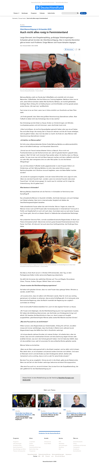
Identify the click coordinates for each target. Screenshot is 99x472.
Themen (15, 13)
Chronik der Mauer (60, 456)
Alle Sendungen (17, 443)
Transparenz (76, 447)
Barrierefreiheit (77, 451)
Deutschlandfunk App (35, 447)
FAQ (60, 441)
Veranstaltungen (63, 445)
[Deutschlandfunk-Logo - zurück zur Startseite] (49, 7)
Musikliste (61, 447)
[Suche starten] (77, 13)
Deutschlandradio (36, 2)
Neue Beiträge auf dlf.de (19, 449)
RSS (60, 449)
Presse (75, 443)
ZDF (43, 456)
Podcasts (42, 13)
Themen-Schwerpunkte (19, 451)
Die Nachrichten (17, 445)
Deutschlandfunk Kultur (48, 2)
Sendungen (25, 13)
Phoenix (47, 456)
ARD (39, 456)
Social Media (47, 443)
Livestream (32, 441)
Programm (34, 13)
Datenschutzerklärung (44, 454)
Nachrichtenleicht (18, 447)
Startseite (14, 18)
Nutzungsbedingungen (58, 454)
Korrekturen (76, 449)
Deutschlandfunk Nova (62, 2)
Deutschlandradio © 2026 (49, 461)
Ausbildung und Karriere (79, 445)
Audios (31, 443)
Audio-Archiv (51, 13)
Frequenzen (32, 451)
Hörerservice (47, 441)
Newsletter (61, 443)
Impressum (68, 454)
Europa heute (22, 18)
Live (84, 13)
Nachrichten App (33, 449)
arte (52, 456)
